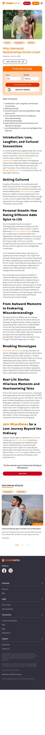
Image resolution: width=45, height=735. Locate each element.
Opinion (31, 42)
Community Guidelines (9, 621)
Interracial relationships (21, 231)
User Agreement (7, 609)
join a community (21, 440)
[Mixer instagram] (10, 570)
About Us (5, 589)
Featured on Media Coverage (11, 674)
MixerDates (35, 438)
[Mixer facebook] (5, 570)
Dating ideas (21, 492)
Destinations (6, 633)
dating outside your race (12, 170)
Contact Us (5, 649)
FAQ (3, 625)
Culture (7, 42)
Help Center (6, 645)
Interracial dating (27, 191)
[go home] (11, 3)
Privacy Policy (6, 605)
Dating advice (19, 42)
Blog (3, 593)
